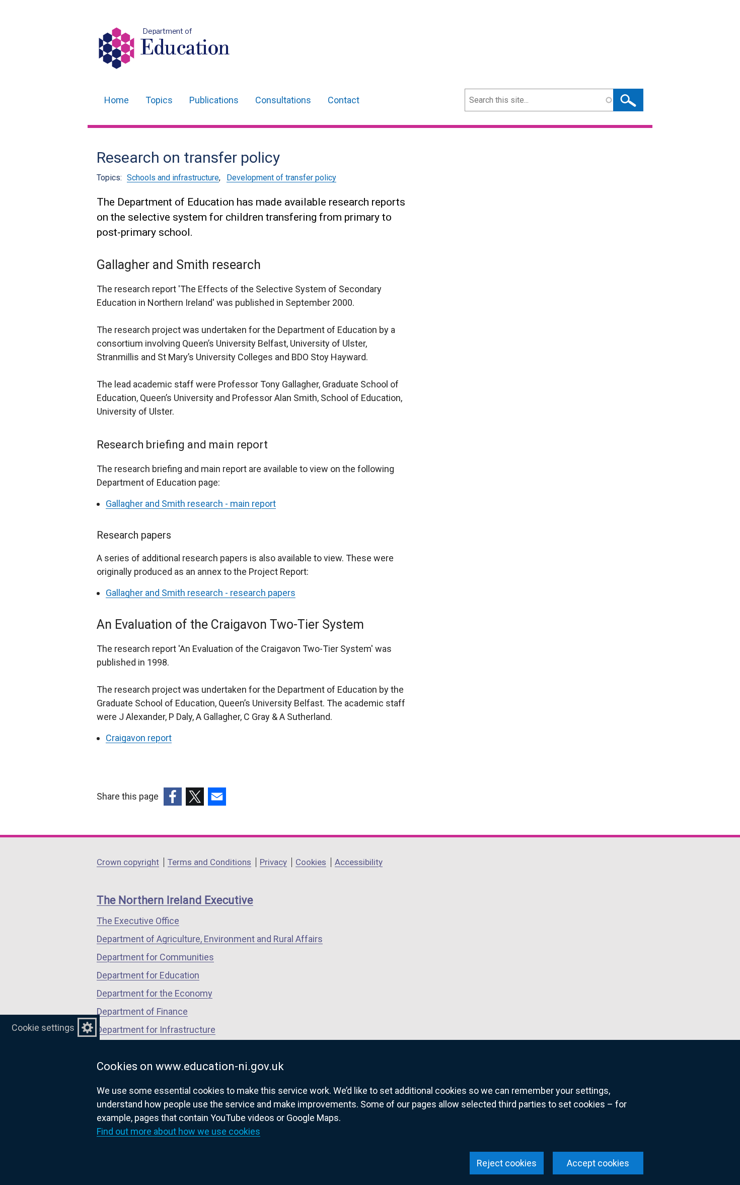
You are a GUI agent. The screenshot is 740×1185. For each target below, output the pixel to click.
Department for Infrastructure (156, 1029)
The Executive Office (138, 920)
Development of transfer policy (281, 177)
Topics (159, 100)
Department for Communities (155, 957)
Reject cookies (507, 1163)
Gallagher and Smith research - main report (191, 503)
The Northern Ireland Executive (175, 900)
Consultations (283, 100)
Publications (214, 100)
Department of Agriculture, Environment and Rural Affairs (210, 939)
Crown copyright (128, 862)
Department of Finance (142, 1011)
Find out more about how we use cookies (178, 1131)
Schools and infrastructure (173, 177)
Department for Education (148, 975)
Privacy (273, 862)
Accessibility (359, 862)
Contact (343, 100)
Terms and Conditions (209, 862)
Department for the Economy (154, 993)
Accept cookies (598, 1163)
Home (116, 100)
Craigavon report (139, 738)
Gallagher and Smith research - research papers (200, 592)
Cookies (310, 862)
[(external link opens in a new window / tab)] (173, 796)
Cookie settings (43, 1027)
